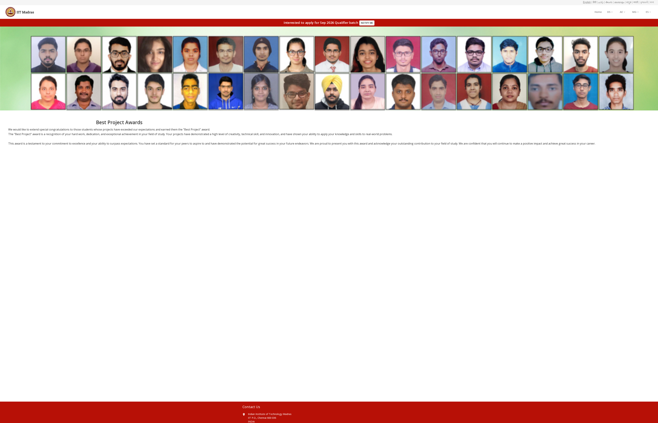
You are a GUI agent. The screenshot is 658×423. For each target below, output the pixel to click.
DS (609, 12)
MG (634, 12)
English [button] (587, 2)
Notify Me (367, 22)
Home (598, 12)
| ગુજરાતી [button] (643, 2)
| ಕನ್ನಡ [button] (628, 2)
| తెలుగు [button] (608, 2)
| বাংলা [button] (651, 2)
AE (622, 12)
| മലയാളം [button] (618, 2)
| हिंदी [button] (594, 2)
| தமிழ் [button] (600, 2)
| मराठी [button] (635, 2)
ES (647, 12)
